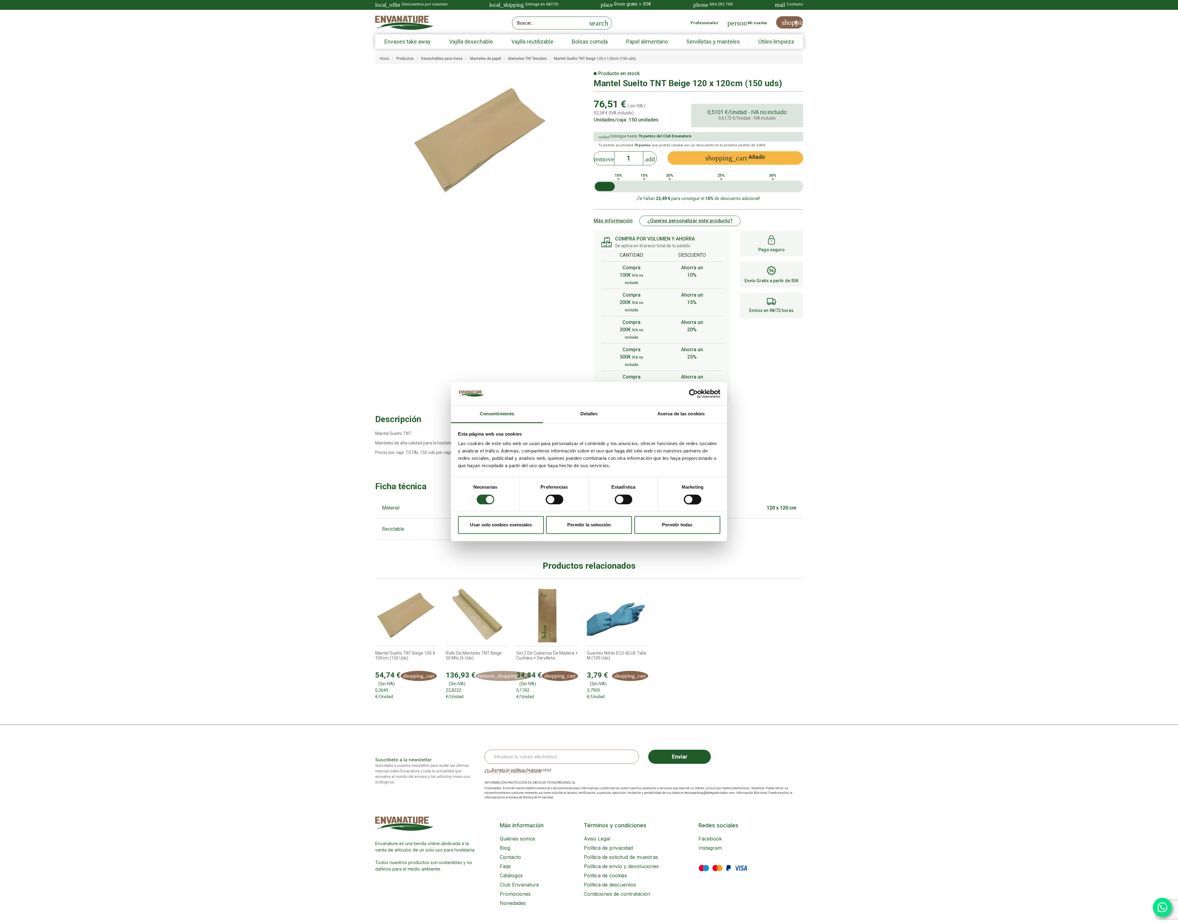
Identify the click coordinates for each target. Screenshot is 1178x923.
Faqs (505, 866)
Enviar (679, 756)
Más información (613, 221)
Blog (505, 848)
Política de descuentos (610, 885)
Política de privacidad (608, 848)
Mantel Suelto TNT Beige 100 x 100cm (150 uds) (405, 655)
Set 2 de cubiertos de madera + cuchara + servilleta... (547, 655)
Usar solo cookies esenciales (501, 525)
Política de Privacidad (538, 797)
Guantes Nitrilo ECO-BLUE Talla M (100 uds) (616, 655)
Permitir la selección (589, 525)
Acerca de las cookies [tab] (681, 414)
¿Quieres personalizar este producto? (690, 221)
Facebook (710, 839)
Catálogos (511, 875)
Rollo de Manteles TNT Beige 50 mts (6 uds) (474, 655)
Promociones (515, 894)
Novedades (513, 903)
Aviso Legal (597, 839)
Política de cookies (605, 875)
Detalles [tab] (589, 414)
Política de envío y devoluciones (621, 866)
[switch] (554, 499)
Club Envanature (519, 885)
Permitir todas (677, 525)
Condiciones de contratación (617, 894)
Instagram (710, 848)
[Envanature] (404, 23)
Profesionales (704, 23)
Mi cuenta (757, 23)
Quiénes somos (517, 839)
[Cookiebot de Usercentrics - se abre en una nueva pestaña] (693, 393)
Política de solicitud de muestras (621, 857)
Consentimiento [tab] (497, 414)
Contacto (510, 857)
